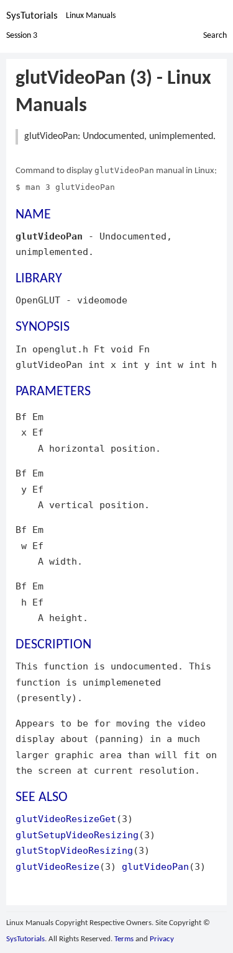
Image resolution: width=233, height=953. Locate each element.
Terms (124, 939)
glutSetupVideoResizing (77, 835)
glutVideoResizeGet (66, 818)
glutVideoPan (155, 866)
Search (215, 35)
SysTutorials (32, 16)
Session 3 (21, 35)
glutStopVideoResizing (74, 850)
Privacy (162, 939)
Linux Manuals (91, 15)
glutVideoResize (57, 866)
